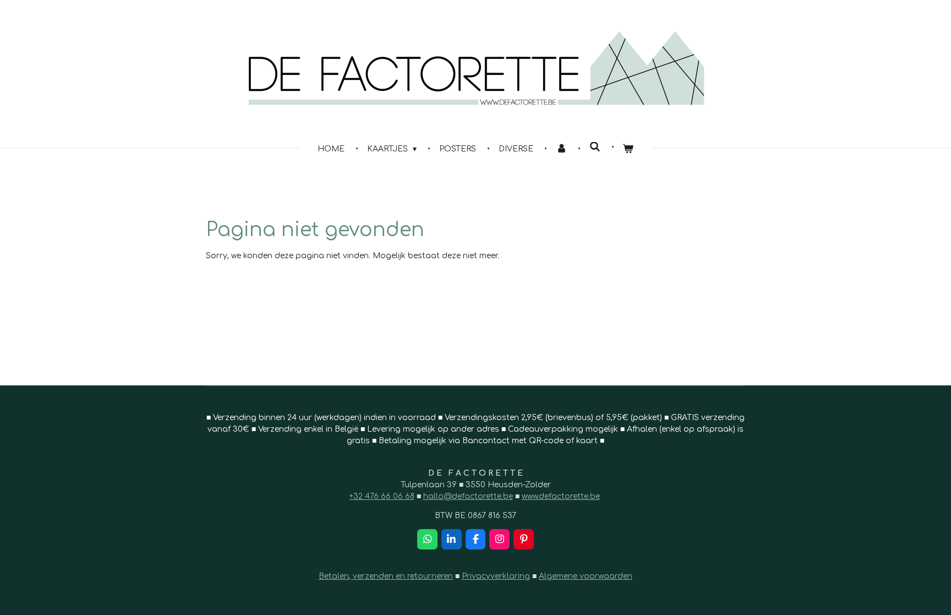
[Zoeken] (594, 147)
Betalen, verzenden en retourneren (386, 576)
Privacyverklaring (496, 576)
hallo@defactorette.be (468, 496)
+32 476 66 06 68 (381, 496)
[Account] (561, 149)
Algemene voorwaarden (585, 576)
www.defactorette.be (561, 496)
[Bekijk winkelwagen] (628, 149)
